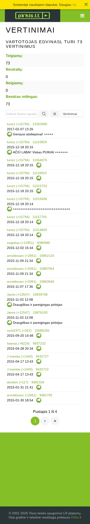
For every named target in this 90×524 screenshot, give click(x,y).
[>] (45, 421)
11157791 (40, 217)
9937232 (39, 343)
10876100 (40, 312)
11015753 (40, 186)
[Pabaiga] (55, 421)
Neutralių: (14, 69)
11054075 (40, 160)
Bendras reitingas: (22, 97)
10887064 (46, 268)
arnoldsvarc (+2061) (21, 255)
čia (74, 4)
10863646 (46, 281)
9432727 (42, 356)
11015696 (40, 199)
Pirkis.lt (76, 517)
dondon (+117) (17, 382)
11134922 (40, 173)
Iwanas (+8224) (18, 343)
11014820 (40, 230)
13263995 (40, 124)
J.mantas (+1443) (20, 356)
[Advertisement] (45, 469)
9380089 (43, 243)
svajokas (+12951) (20, 243)
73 (8, 63)
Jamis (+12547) (18, 294)
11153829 (40, 142)
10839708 (40, 294)
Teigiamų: (14, 56)
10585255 (42, 330)
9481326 (37, 382)
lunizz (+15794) (18, 124)
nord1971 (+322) (19, 330)
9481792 (45, 395)
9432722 (42, 369)
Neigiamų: (15, 83)
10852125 (46, 255)
